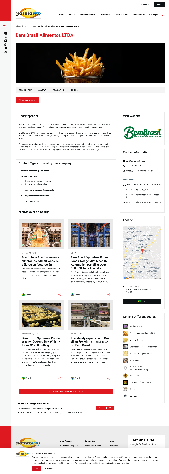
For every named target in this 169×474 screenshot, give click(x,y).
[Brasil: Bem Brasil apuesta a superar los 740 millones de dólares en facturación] (41, 259)
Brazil (144, 301)
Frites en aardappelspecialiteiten (35, 171)
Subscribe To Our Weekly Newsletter (143, 445)
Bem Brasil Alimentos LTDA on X (140, 190)
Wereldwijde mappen (69, 445)
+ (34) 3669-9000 (133, 166)
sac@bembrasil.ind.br (136, 161)
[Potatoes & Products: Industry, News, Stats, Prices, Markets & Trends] (28, 14)
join (159, 5)
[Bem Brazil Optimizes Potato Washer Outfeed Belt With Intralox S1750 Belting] (41, 340)
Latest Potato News (93, 445)
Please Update (105, 408)
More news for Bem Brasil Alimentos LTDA (66, 391)
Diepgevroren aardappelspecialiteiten (39, 190)
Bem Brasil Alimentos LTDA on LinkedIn (143, 202)
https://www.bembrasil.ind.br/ (140, 171)
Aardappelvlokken (31, 201)
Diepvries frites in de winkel (36, 184)
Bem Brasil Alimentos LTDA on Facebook (143, 196)
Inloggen (144, 5)
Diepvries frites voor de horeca (38, 181)
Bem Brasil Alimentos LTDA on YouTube (144, 184)
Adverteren (113, 445)
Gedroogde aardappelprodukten (35, 196)
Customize (49, 469)
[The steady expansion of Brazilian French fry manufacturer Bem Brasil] (90, 340)
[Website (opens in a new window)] (142, 132)
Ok (37, 469)
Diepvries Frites (30, 176)
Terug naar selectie (27, 100)
